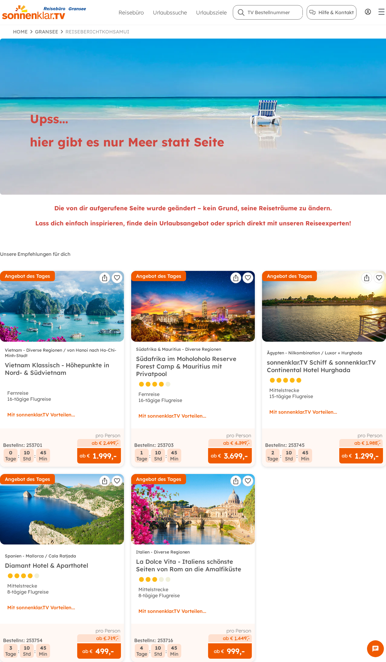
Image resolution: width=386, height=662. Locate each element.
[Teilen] (104, 277)
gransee (46, 32)
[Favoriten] (117, 277)
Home (20, 32)
